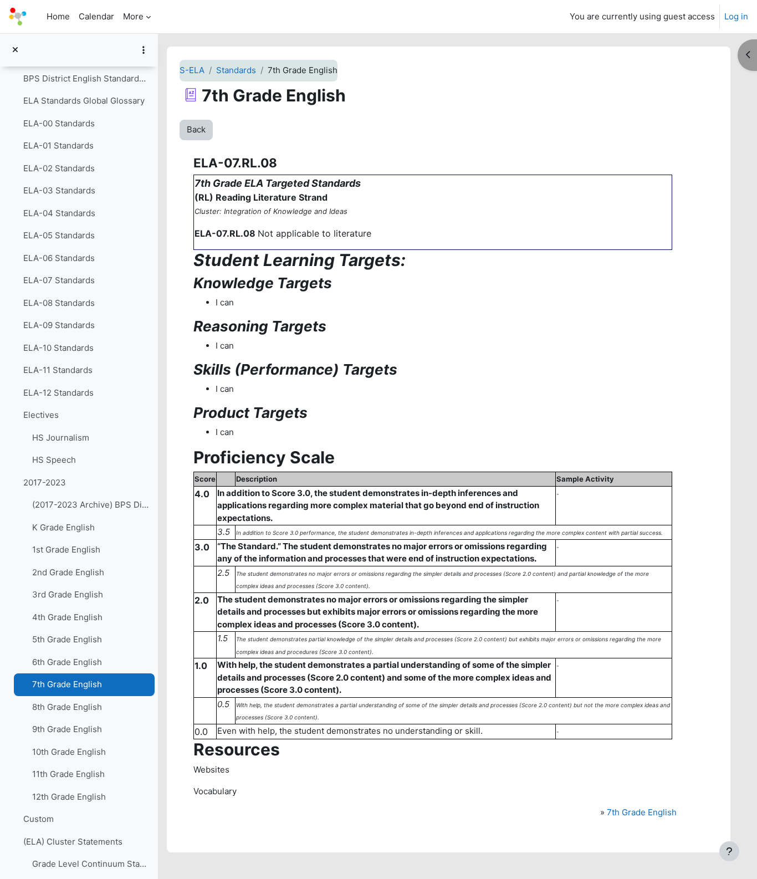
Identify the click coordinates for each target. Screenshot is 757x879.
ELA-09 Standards (59, 325)
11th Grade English (68, 774)
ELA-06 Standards (59, 258)
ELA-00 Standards (59, 123)
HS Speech (54, 459)
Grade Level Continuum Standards (90, 863)
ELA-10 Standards (58, 348)
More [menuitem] (133, 16)
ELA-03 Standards (59, 190)
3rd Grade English (67, 594)
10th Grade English (69, 752)
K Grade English (63, 527)
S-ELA (192, 70)
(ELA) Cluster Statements (72, 841)
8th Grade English (67, 707)
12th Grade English (69, 796)
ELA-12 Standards (58, 392)
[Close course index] (15, 50)
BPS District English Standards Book (86, 78)
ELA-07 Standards (59, 280)
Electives (41, 415)
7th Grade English (67, 684)
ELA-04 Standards (59, 213)
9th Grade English (67, 729)
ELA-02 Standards (59, 168)
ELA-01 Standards (58, 145)
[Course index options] (144, 50)
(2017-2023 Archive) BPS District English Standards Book (90, 504)
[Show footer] (729, 851)
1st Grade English (66, 549)
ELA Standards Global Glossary (84, 100)
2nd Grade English (68, 572)
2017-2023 (44, 482)
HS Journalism (60, 437)
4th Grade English (67, 617)
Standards (236, 70)
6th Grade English (67, 662)
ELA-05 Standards (59, 235)
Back (196, 129)
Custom (38, 819)
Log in (736, 16)
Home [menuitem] (58, 16)
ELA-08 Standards (59, 303)
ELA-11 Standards (58, 370)
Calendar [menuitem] (96, 16)
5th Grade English (67, 639)
